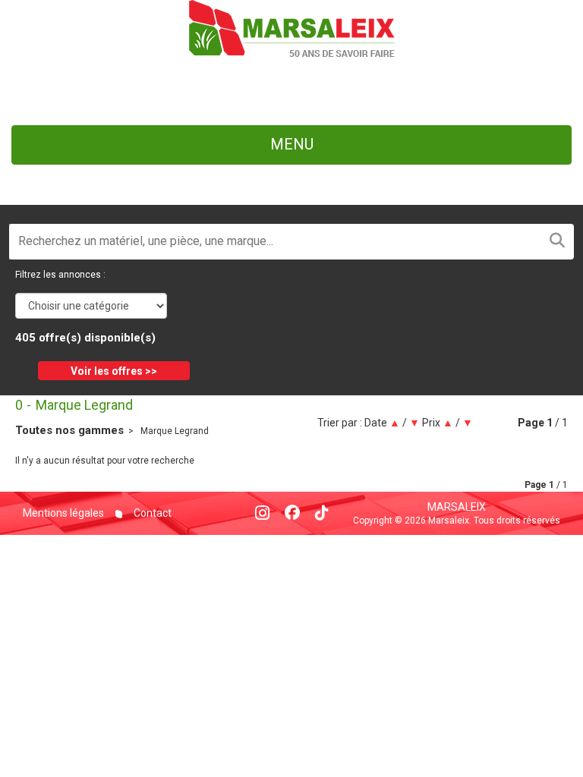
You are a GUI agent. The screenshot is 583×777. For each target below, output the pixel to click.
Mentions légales (63, 513)
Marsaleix (456, 507)
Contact (151, 513)
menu (292, 144)
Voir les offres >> (114, 371)
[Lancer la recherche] (557, 242)
